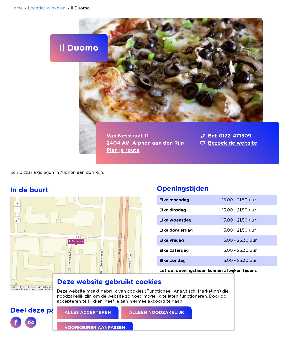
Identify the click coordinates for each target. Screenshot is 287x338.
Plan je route (123, 150)
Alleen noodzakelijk (156, 312)
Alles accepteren (88, 312)
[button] (75, 243)
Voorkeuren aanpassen (95, 328)
